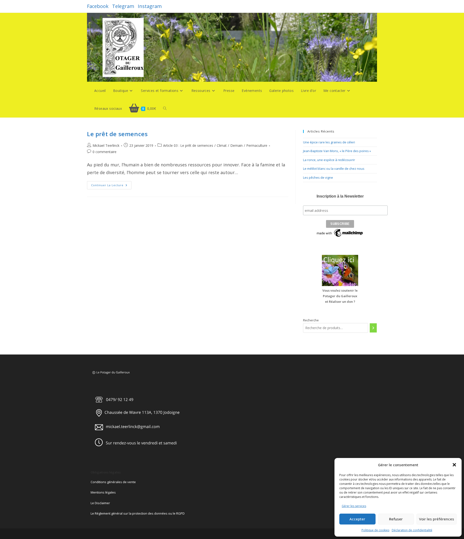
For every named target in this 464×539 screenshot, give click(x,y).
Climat (222, 145)
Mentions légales (103, 492)
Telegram (123, 6)
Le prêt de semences (117, 134)
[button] (454, 464)
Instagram (150, 6)
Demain (236, 145)
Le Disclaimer (100, 503)
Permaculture (256, 145)
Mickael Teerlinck (106, 145)
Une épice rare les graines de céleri (329, 142)
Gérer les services (354, 506)
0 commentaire (104, 151)
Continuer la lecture (111, 186)
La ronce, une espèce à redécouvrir (329, 160)
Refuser (396, 519)
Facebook (98, 6)
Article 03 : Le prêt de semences (188, 145)
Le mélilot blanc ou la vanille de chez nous (333, 168)
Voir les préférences (436, 519)
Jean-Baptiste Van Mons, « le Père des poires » (337, 151)
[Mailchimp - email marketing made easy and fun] (340, 232)
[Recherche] (373, 328)
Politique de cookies (375, 530)
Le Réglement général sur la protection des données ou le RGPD (138, 513)
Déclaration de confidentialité (412, 530)
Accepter (357, 519)
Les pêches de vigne (318, 177)
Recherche (311, 320)
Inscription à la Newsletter (340, 196)
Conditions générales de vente (113, 482)
